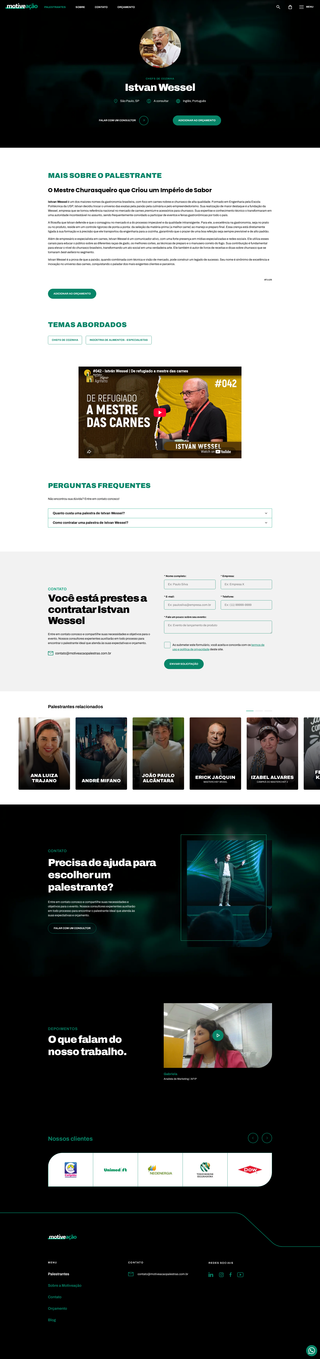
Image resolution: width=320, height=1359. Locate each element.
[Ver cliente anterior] (253, 1138)
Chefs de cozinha (65, 340)
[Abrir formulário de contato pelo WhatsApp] (311, 1350)
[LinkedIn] (211, 1274)
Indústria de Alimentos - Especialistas (119, 340)
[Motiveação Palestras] (22, 7)
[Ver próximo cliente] (267, 1138)
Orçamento (126, 7)
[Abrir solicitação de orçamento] (290, 7)
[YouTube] (240, 1274)
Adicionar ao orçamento (197, 120)
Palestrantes (55, 7)
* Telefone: (227, 596)
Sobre (80, 7)
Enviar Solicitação (184, 664)
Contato (101, 7)
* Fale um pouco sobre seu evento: (185, 617)
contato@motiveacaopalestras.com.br (163, 1274)
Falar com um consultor (72, 928)
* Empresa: (227, 576)
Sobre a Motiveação (64, 1285)
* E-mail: (169, 596)
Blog (52, 1320)
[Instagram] (221, 1274)
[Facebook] (230, 1274)
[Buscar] (278, 7)
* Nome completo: (175, 576)
